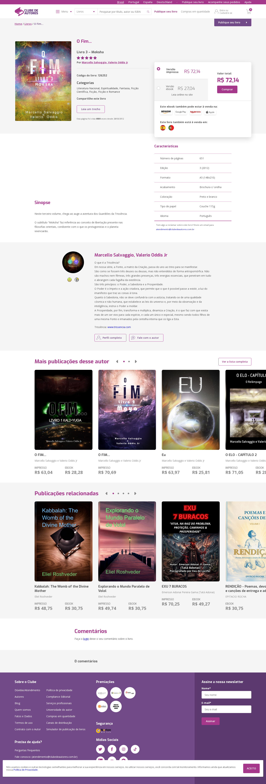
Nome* (206, 688)
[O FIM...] (63, 410)
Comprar (227, 89)
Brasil (120, 2)
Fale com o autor (148, 337)
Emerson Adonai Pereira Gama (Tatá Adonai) (188, 592)
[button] (117, 361)
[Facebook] (112, 749)
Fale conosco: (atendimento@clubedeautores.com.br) (46, 756)
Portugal (133, 2)
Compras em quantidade (195, 11)
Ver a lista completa (235, 361)
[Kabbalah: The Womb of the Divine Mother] (63, 541)
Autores (19, 696)
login (86, 638)
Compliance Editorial (58, 696)
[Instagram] (123, 749)
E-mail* (206, 702)
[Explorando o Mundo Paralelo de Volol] (127, 541)
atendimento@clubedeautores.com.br (175, 229)
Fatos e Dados (23, 716)
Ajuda (247, 2)
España (147, 2)
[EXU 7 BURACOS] (190, 541)
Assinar (210, 721)
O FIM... (40, 455)
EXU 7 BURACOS (174, 586)
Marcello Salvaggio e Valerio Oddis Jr (56, 460)
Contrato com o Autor (28, 729)
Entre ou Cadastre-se (226, 11)
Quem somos (23, 709)
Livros (28, 24)
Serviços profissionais (59, 703)
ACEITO (251, 768)
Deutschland (164, 2)
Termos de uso (24, 722)
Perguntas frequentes (27, 750)
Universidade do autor (59, 709)
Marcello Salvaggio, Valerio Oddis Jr (105, 62)
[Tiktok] (135, 749)
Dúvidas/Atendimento (27, 690)
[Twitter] (100, 749)
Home (18, 24)
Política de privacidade (59, 690)
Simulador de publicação (65, 729)
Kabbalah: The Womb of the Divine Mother (61, 588)
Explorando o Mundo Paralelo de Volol (123, 588)
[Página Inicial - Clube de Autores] (26, 12)
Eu (164, 455)
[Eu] (190, 410)
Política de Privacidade (26, 769)
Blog (17, 703)
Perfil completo (112, 337)
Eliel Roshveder (43, 596)
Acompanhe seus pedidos (224, 2)
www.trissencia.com (119, 327)
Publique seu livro (193, 2)
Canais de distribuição (59, 722)
